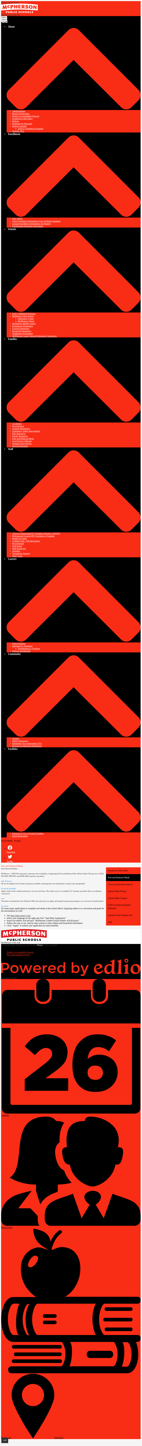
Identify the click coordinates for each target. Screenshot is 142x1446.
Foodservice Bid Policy (22, 119)
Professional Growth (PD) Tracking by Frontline (33, 536)
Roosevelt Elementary (21, 331)
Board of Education (20, 114)
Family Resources (20, 436)
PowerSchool (18, 426)
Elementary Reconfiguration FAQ (27, 743)
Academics (17, 424)
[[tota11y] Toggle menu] (4, 1440)
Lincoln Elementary (20, 328)
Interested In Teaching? (22, 646)
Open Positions (18, 643)
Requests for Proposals (22, 123)
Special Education (20, 446)
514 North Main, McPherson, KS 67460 (18, 945)
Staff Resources (19, 548)
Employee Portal (19, 538)
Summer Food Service (22, 443)
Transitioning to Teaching (29, 648)
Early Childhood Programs (24, 313)
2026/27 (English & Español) (30, 128)
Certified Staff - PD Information (26, 541)
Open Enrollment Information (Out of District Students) (36, 221)
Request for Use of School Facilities (28, 833)
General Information (21, 428)
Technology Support (21, 553)
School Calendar (19, 126)
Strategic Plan (18, 131)
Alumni (15, 738)
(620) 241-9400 (50, 945)
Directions (58, 1438)
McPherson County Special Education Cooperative (34, 336)
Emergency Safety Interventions (26, 431)
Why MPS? (17, 219)
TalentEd (16, 551)
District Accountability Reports (25, 116)
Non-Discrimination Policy (18, 955)
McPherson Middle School (24, 323)
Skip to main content (10, 2)
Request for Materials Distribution (27, 746)
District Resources (20, 741)
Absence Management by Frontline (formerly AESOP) (36, 533)
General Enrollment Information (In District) (31, 224)
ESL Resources (19, 433)
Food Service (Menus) (22, 441)
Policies (15, 121)
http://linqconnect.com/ (21, 915)
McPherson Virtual (26, 321)
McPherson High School (23, 316)
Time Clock (17, 556)
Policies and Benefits (21, 651)
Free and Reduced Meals (23, 438)
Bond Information (20, 836)
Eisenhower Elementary (22, 326)
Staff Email (17, 546)
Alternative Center (26, 318)
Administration (18, 111)
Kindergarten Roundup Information (27, 226)
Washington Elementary (22, 333)
